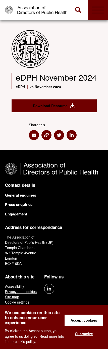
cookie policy (25, 341)
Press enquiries (18, 204)
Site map (12, 296)
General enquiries (20, 195)
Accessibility (14, 286)
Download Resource (50, 105)
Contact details (20, 185)
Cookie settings (17, 302)
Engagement (16, 214)
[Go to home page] (37, 10)
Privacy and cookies (21, 291)
